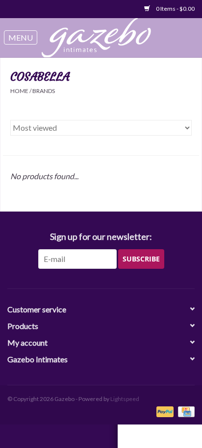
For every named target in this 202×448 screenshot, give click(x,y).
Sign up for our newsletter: (101, 237)
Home (19, 90)
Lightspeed (124, 398)
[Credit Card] (185, 411)
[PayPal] (164, 411)
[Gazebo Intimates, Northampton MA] (101, 37)
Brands (43, 90)
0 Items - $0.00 (175, 8)
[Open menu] (20, 37)
